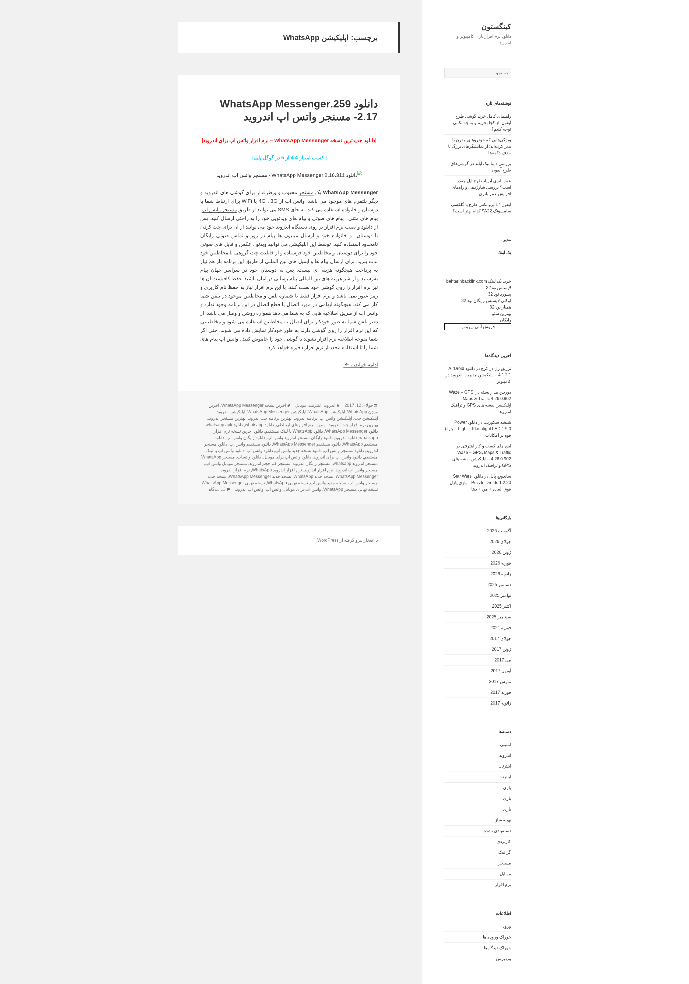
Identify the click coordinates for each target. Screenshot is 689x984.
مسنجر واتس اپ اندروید (356, 470)
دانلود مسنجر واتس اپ (344, 450)
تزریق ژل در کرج (496, 368)
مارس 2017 (500, 681)
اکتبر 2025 (501, 606)
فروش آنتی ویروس (477, 326)
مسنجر (504, 863)
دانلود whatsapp (259, 424)
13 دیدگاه (217, 489)
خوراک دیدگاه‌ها (497, 948)
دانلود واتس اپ (260, 450)
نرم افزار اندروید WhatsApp (277, 470)
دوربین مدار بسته (496, 392)
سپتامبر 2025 (499, 617)
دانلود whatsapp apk (224, 424)
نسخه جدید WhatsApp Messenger (260, 476)
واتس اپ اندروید (249, 489)
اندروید (505, 755)
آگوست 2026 (499, 530)
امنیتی (505, 744)
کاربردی (504, 841)
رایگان (505, 320)
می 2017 (502, 660)
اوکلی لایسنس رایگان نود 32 (486, 300)
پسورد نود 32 (499, 294)
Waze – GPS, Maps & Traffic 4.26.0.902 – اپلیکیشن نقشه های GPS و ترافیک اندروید (481, 459)
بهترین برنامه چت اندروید (269, 418)
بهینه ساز (503, 820)
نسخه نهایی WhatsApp (287, 483)
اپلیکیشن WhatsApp (326, 411)
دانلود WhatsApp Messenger (351, 431)
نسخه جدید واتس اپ (328, 483)
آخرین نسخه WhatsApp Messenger (253, 405)
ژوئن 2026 (501, 552)
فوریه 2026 (500, 563)
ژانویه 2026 (500, 574)
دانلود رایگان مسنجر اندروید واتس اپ (300, 437)
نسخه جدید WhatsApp (313, 476)
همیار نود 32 (500, 307)
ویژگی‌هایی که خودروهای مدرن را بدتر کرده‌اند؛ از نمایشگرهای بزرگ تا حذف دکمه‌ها (479, 146)
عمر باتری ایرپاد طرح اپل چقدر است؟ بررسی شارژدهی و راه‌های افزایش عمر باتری (481, 187)
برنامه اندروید (305, 418)
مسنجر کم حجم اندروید (269, 463)
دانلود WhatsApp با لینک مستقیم (294, 431)
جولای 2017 (500, 638)
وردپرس (503, 958)
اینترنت (504, 766)
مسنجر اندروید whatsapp (355, 463)
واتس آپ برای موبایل (302, 489)
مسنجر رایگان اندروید (312, 463)
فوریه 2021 (500, 627)
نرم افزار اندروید (318, 470)
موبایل (505, 873)
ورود (507, 926)
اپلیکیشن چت (366, 418)
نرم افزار (503, 884)
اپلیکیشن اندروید (231, 411)
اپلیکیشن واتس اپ (335, 418)
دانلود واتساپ (249, 457)
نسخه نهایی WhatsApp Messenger (233, 483)
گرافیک (504, 852)
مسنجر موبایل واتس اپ (226, 463)
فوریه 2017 (500, 692)
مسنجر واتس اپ (219, 209)
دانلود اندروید (346, 437)
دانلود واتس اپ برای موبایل (287, 457)
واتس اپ (295, 201)
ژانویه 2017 (500, 703)
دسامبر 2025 (499, 584)
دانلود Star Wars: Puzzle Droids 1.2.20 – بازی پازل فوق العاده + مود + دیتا (480, 482)
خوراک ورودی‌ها (497, 937)
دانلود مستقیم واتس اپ (250, 444)
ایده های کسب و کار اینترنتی (486, 446)
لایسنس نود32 (498, 287)
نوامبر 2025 (500, 595)
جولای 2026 (500, 541)
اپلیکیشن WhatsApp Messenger (276, 411)
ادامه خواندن (360, 364)
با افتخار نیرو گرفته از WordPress (347, 540)
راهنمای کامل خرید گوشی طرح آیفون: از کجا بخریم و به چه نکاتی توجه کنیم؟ (482, 122)
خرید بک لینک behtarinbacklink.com (478, 281)
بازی (507, 787)
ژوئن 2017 (501, 649)
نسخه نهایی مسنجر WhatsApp (350, 489)
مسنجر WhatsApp (218, 457)
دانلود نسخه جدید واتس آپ (298, 450)
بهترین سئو (501, 313)
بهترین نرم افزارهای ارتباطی (301, 424)
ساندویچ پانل (500, 476)
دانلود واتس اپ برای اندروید (337, 457)
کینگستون (496, 27)
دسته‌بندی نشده (497, 830)
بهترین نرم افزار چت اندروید (353, 424)
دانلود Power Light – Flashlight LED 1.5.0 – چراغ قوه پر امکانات (478, 428)
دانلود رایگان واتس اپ (245, 437)
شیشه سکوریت (497, 422)
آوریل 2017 (501, 670)
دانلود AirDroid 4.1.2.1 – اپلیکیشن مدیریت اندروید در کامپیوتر (478, 375)
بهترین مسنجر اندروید (226, 418)
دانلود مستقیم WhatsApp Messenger (307, 444)
